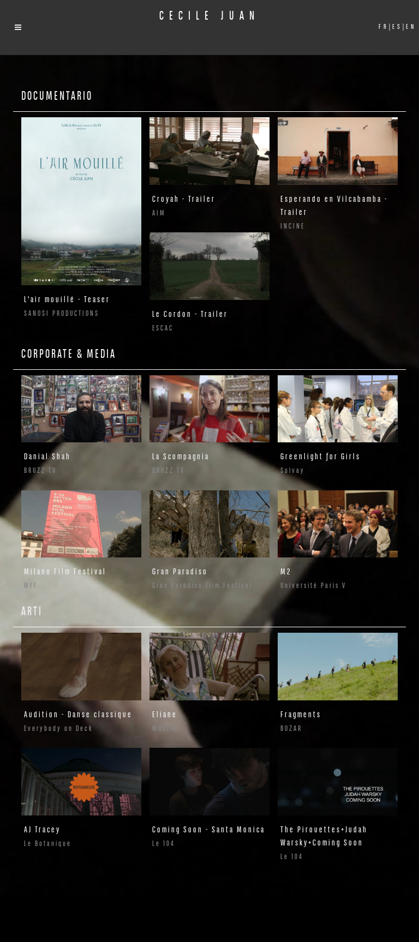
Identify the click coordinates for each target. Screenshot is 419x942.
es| (396, 27)
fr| (383, 27)
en (410, 27)
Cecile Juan (209, 16)
